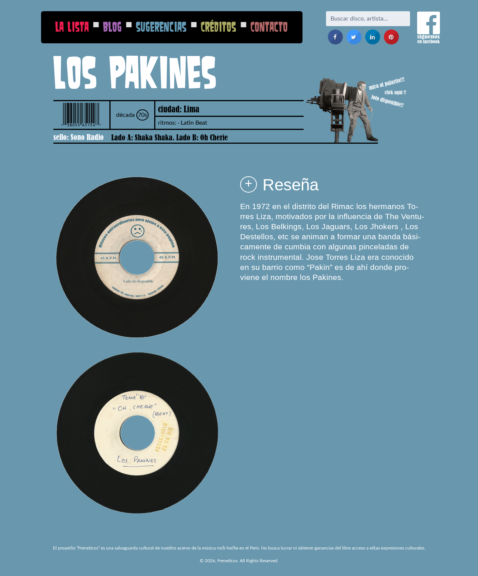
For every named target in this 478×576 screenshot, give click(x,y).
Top (460, 558)
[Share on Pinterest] (391, 42)
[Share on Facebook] (335, 42)
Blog (112, 26)
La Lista (72, 26)
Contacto (269, 26)
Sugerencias (161, 26)
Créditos (218, 26)
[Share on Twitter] (354, 42)
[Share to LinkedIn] (372, 42)
